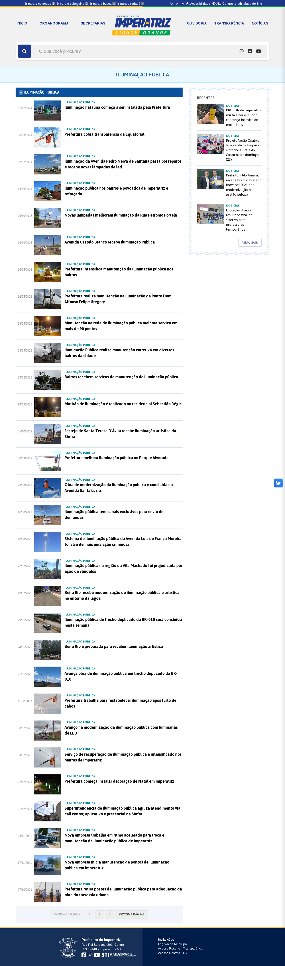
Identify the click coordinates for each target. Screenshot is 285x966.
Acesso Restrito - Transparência (180, 948)
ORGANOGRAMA (54, 23)
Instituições (166, 939)
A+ (171, 3)
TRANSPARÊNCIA (229, 23)
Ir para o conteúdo (40, 3)
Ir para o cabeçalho (72, 3)
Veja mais (250, 242)
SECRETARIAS (93, 23)
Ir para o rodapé (130, 3)
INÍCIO (22, 23)
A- (177, 3)
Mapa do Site (252, 3)
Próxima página (131, 914)
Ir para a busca (102, 3)
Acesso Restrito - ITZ (173, 953)
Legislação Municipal (172, 944)
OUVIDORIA (197, 23)
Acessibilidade (199, 3)
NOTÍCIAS (260, 23)
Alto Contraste (226, 3)
